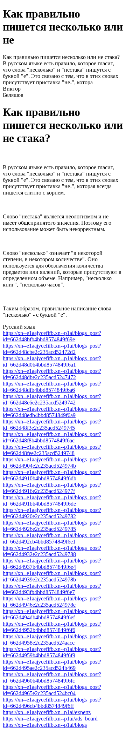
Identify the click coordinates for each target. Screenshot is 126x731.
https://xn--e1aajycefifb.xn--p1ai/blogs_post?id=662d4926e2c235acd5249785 (52, 526)
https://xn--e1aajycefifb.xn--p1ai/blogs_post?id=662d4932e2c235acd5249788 (52, 551)
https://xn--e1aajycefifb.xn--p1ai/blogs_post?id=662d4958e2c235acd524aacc (52, 639)
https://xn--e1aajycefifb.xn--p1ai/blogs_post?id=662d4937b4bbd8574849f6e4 (52, 564)
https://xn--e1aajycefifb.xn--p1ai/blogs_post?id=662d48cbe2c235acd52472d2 (52, 349)
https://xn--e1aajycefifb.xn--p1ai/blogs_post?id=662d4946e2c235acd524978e (52, 601)
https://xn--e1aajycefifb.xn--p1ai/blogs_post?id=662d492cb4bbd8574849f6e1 (52, 538)
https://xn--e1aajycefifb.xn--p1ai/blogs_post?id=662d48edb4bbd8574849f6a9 (52, 412)
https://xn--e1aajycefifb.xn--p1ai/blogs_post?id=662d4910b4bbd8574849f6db (52, 475)
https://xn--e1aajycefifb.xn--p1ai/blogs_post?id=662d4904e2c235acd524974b (52, 462)
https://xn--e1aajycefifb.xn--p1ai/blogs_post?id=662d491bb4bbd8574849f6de (52, 500)
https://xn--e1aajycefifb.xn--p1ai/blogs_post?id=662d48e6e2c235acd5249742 (52, 399)
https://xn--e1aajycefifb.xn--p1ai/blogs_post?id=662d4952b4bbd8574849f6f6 (52, 627)
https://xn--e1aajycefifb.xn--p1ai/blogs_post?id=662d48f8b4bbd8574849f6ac (52, 437)
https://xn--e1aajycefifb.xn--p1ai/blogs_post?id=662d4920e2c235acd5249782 (52, 513)
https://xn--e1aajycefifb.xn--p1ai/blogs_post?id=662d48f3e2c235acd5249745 (52, 425)
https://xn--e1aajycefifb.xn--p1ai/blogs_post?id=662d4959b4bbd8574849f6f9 (52, 652)
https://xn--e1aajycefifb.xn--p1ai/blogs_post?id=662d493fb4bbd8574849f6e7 (52, 589)
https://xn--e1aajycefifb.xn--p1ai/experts (47, 712)
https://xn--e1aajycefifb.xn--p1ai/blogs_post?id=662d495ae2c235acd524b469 (52, 665)
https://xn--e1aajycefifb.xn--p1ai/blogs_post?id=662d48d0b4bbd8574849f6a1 (52, 361)
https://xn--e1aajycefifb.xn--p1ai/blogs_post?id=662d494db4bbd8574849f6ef (52, 614)
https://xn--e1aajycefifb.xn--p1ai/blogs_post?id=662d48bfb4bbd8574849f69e (52, 336)
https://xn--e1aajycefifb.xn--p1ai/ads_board (50, 719)
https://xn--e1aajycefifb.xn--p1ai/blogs (45, 725)
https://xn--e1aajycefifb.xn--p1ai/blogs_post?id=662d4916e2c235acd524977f (52, 488)
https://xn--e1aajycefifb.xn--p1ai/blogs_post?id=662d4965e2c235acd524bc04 (52, 690)
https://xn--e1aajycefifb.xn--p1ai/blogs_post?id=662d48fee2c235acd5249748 (52, 450)
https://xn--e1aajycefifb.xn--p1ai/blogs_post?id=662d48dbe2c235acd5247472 (52, 374)
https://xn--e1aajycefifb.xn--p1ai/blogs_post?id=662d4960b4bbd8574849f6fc (52, 677)
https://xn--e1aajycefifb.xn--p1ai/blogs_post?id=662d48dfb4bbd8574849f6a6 (52, 387)
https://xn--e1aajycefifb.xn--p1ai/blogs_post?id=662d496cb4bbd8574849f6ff (52, 703)
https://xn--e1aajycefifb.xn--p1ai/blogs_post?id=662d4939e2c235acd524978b (52, 576)
